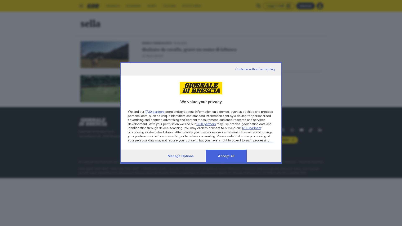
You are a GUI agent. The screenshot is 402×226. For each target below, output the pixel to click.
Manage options (181, 156)
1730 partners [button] (155, 112)
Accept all (226, 156)
